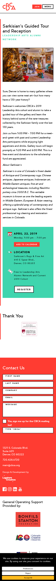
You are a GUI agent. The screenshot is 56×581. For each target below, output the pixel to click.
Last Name (12, 383)
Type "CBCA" (14, 429)
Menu (48, 6)
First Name (13, 376)
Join (37, 7)
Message (11, 404)
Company (11, 390)
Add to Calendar (26, 244)
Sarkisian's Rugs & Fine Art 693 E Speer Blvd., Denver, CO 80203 (29, 260)
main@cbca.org (11, 465)
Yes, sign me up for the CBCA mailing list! (28, 421)
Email (9, 397)
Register (24, 289)
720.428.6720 (11, 459)
